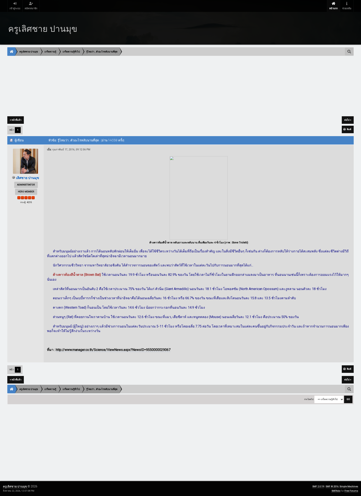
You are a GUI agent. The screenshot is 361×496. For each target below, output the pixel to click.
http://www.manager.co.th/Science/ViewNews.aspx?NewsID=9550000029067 (113, 350)
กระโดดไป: (309, 399)
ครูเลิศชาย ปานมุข (15, 486)
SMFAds (336, 491)
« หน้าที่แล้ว (15, 120)
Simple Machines (348, 486)
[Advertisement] (133, 86)
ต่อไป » (347, 120)
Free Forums (351, 491)
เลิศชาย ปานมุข (27, 178)
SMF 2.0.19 (318, 486)
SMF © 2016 (332, 486)
